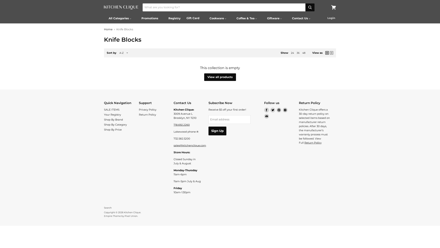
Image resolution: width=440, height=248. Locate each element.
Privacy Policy (147, 109)
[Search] (310, 7)
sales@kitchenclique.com (190, 145)
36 (298, 52)
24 (292, 52)
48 (303, 52)
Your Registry (112, 114)
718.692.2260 (182, 124)
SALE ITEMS (111, 109)
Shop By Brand (113, 119)
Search (108, 207)
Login (331, 18)
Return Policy (147, 114)
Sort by (111, 52)
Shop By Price (113, 129)
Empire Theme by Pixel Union (121, 216)
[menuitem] (117, 18)
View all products (220, 77)
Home (108, 29)
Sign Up (217, 131)
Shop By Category (115, 124)
